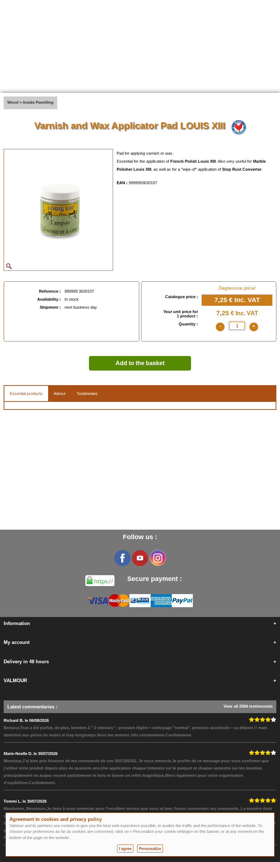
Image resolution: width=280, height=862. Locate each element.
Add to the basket (140, 363)
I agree (125, 848)
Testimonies (87, 393)
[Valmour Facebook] (122, 558)
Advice (60, 393)
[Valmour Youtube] (140, 558)
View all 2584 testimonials (248, 706)
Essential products (26, 393)
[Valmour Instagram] (157, 558)
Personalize (150, 848)
